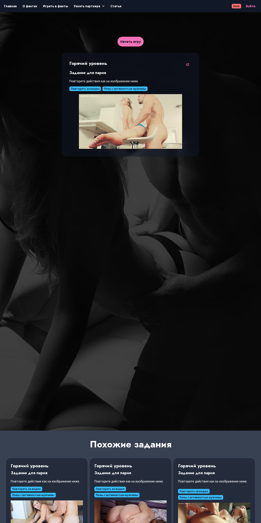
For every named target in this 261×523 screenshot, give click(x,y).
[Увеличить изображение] (130, 121)
